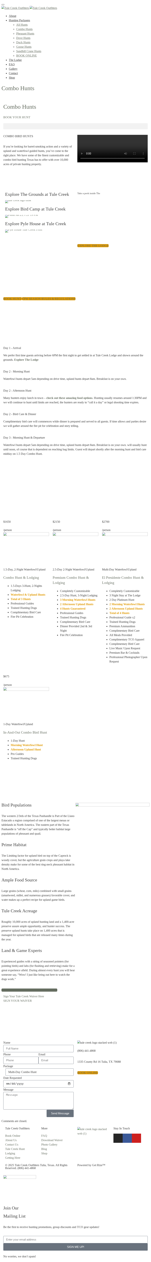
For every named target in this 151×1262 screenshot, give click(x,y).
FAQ (12, 64)
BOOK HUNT (12, 298)
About (12, 15)
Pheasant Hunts (25, 33)
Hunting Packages (19, 20)
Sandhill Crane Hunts (28, 51)
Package (8, 1066)
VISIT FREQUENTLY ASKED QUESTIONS (29, 990)
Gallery (13, 68)
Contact (13, 73)
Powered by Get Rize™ (91, 1165)
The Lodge (15, 60)
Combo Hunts (24, 29)
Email (41, 1054)
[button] (75, 126)
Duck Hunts (23, 42)
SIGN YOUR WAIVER (17, 1000)
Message (8, 1089)
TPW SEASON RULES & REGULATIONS (49, 298)
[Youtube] (136, 1138)
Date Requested (12, 1077)
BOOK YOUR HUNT (16, 117)
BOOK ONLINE (26, 55)
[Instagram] (118, 1138)
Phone (7, 1054)
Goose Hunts (23, 46)
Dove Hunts (23, 37)
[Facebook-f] (127, 1138)
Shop (12, 77)
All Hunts (22, 24)
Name (6, 1042)
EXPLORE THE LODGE (93, 245)
